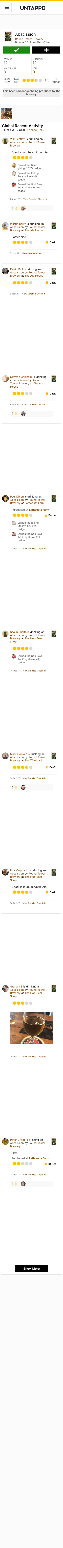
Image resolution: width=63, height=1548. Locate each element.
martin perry (18, 223)
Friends (32, 129)
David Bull (16, 269)
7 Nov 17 (14, 253)
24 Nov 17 (15, 199)
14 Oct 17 (15, 671)
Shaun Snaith (18, 632)
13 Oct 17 (15, 1175)
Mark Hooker (18, 754)
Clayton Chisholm (21, 376)
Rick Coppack (19, 870)
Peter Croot (17, 1139)
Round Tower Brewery (29, 39)
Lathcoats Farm (35, 503)
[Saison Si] (23, 413)
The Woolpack (34, 760)
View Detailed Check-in (35, 199)
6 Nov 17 (14, 294)
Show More (31, 1268)
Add (46, 50)
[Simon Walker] (23, 208)
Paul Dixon (17, 496)
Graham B (16, 986)
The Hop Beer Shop (26, 640)
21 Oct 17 (15, 549)
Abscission (17, 142)
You (41, 129)
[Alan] (23, 1183)
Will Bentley (17, 139)
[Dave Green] (23, 787)
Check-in (16, 50)
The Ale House (34, 230)
